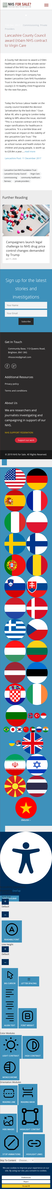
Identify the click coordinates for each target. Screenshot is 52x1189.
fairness (7, 181)
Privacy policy (12, 383)
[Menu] (46, 5)
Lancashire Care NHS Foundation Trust (20, 170)
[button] (2, 234)
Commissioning (31, 25)
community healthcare (30, 177)
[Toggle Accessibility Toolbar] (4, 462)
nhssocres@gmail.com (19, 357)
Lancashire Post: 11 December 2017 (23, 158)
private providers (22, 181)
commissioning (10, 177)
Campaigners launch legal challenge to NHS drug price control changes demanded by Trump (25, 248)
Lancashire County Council (15, 173)
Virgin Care (35, 173)
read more (30, 151)
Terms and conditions (16, 390)
